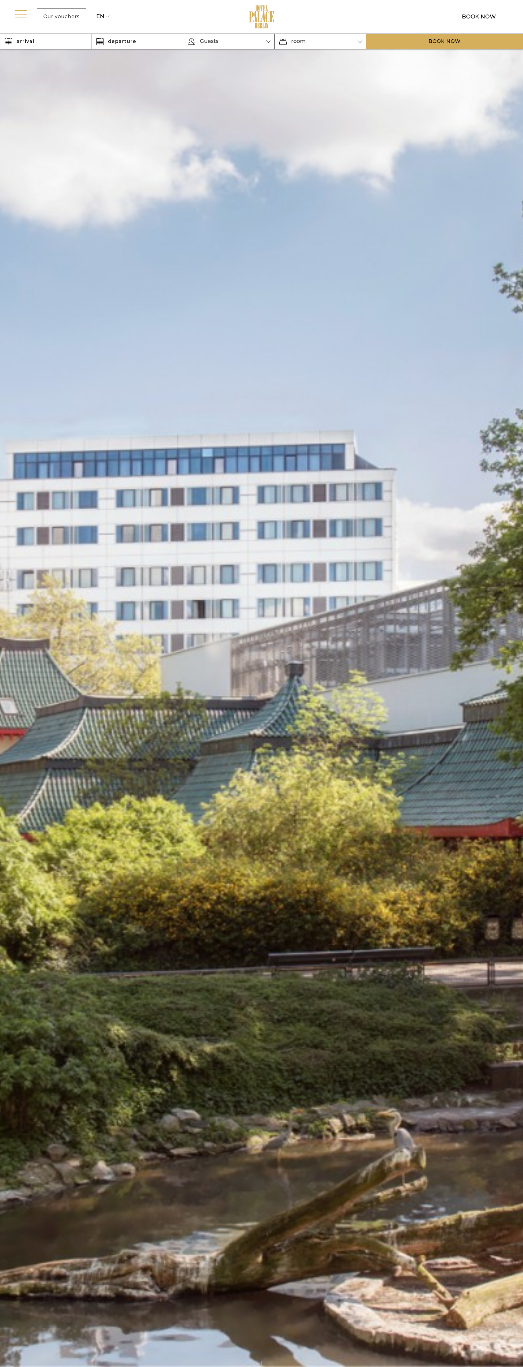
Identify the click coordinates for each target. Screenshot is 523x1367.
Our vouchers (61, 16)
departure (122, 41)
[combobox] (228, 41)
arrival (25, 41)
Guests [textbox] (209, 41)
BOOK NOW (479, 16)
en (100, 16)
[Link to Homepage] (261, 17)
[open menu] (21, 14)
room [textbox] (298, 41)
